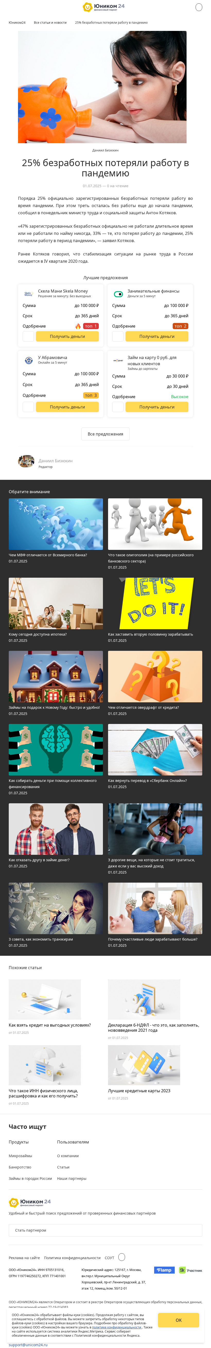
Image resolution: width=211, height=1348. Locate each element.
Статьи (63, 1167)
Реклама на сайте (24, 1257)
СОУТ (109, 1257)
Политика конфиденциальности (72, 1257)
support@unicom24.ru (28, 1344)
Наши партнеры (71, 1178)
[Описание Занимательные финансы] (118, 336)
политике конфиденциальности (117, 1327)
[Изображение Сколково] (190, 1279)
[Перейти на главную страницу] (104, 7)
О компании (68, 1155)
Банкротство (20, 1167)
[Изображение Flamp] (164, 1279)
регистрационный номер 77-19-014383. (39, 1307)
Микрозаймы (20, 1155)
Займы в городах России (30, 1178)
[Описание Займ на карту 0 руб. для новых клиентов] (118, 407)
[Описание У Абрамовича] (28, 407)
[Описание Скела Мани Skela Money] (28, 336)
